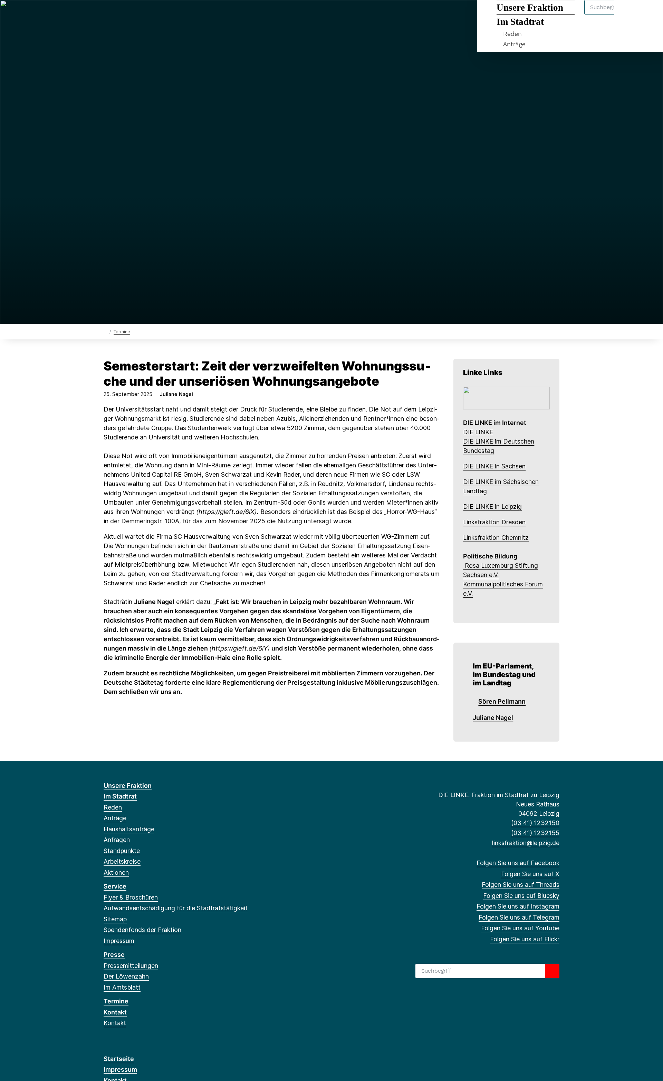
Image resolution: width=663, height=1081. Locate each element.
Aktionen (116, 872)
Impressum (119, 940)
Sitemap (115, 919)
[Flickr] (186, 14)
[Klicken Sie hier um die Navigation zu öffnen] (648, 14)
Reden (512, 33)
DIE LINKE (478, 432)
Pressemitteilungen (131, 965)
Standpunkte (122, 850)
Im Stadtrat (120, 796)
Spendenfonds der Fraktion (142, 929)
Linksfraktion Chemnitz (496, 537)
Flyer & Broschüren (131, 897)
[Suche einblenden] (628, 14)
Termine (122, 331)
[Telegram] (163, 14)
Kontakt (115, 1012)
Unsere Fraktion (128, 785)
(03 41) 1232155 (535, 832)
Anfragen (117, 839)
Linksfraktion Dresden (494, 522)
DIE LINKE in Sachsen (494, 466)
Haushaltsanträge (129, 829)
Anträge (514, 44)
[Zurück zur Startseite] (105, 331)
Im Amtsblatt (122, 987)
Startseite (119, 1058)
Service (115, 886)
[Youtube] (175, 14)
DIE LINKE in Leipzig (492, 506)
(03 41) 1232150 (535, 822)
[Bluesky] (141, 14)
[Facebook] (107, 14)
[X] (118, 14)
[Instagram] (152, 14)
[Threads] (130, 14)
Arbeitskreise (122, 861)
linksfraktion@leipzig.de (525, 842)
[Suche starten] (552, 971)
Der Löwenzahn (126, 976)
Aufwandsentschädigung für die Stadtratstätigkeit (176, 908)
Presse (114, 954)
